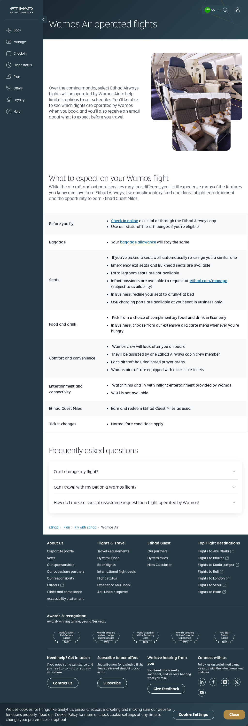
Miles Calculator (159, 565)
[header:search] (225, 9)
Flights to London (211, 578)
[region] (124, 714)
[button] (43, 19)
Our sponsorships (60, 565)
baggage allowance (138, 242)
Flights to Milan (209, 592)
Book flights (106, 565)
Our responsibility (60, 578)
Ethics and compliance (64, 592)
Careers (53, 585)
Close (234, 714)
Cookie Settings (193, 714)
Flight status (107, 578)
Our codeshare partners (66, 571)
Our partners (157, 551)
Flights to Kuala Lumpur (216, 565)
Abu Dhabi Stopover (112, 592)
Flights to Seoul (210, 585)
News (51, 558)
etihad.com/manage (208, 280)
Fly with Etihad (108, 558)
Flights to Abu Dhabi (213, 551)
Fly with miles (157, 558)
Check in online (124, 220)
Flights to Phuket (211, 558)
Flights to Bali (208, 571)
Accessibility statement (65, 598)
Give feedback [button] (166, 688)
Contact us (62, 683)
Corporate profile (60, 551)
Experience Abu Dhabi (114, 585)
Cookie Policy (66, 714)
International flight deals (116, 571)
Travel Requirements (113, 551)
